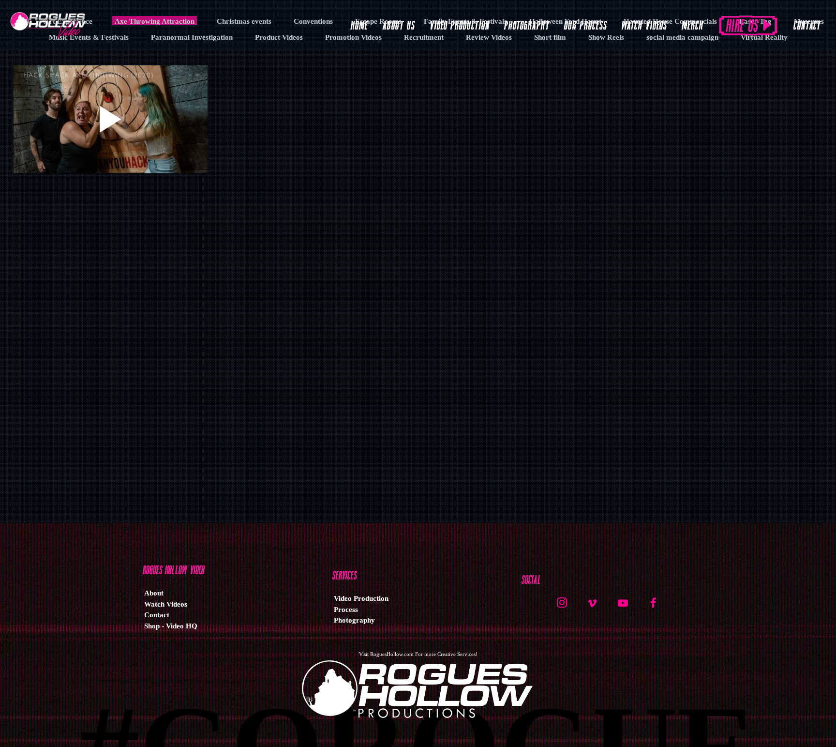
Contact (156, 615)
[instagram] (562, 606)
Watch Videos (165, 604)
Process (346, 609)
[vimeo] (592, 606)
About (154, 593)
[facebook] (653, 606)
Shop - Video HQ (170, 626)
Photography (354, 620)
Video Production (361, 598)
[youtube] (623, 608)
